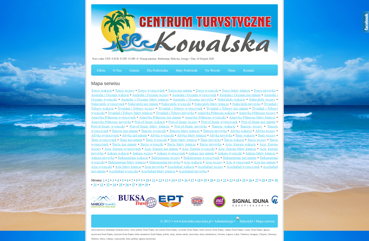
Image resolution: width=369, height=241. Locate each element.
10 (147, 180)
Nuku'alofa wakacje (231, 99)
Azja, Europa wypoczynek (122, 148)
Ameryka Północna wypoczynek (113, 117)
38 (140, 184)
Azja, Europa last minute (161, 148)
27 (257, 180)
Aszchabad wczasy (210, 166)
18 (199, 180)
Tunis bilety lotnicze (183, 139)
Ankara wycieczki (230, 153)
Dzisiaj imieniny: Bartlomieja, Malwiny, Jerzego (164, 58)
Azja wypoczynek (238, 162)
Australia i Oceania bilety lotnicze (145, 99)
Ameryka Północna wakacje (217, 112)
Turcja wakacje (234, 139)
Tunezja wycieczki (153, 130)
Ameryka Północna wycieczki (205, 117)
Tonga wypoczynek (151, 90)
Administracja (223, 221)
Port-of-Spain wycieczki (108, 126)
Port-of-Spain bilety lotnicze (149, 126)
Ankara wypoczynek (171, 153)
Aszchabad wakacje (180, 166)
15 (179, 180)
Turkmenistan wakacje (133, 157)
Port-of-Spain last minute (258, 121)
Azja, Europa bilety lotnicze (237, 148)
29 (269, 180)
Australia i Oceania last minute (240, 95)
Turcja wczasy (256, 139)
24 (237, 180)
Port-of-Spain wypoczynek (219, 121)
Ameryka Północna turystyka (111, 121)
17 (192, 180)
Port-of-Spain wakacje (150, 121)
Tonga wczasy (125, 90)
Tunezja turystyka (215, 130)
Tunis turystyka (210, 139)
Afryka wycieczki (162, 135)
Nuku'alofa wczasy (262, 99)
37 (133, 184)
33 (108, 184)
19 (205, 180)
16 (186, 180)
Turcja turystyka (210, 144)
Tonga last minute (180, 90)
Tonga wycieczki (207, 90)
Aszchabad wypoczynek (243, 166)
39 (146, 184)
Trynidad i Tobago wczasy (136, 108)
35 (120, 184)
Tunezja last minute (125, 130)
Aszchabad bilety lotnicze (158, 171)
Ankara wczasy (142, 153)
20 (211, 180)
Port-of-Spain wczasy (183, 121)
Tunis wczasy (267, 135)
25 (244, 180)
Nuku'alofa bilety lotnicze (211, 103)
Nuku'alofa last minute (143, 103)
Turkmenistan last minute (239, 157)
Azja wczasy (214, 162)
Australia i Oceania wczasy (150, 95)
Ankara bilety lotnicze (260, 153)
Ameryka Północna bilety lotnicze (252, 117)
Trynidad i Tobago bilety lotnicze (130, 112)
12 (160, 180)
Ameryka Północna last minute (160, 117)
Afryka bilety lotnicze (191, 135)
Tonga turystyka (265, 90)
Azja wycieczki (101, 166)
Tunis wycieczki (156, 139)
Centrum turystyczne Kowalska (184, 30)
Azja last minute (265, 162)
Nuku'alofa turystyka (246, 103)
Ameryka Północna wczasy (257, 112)
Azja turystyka (154, 166)
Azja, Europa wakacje (240, 144)
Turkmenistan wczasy (165, 157)
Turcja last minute (124, 144)
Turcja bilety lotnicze (181, 144)
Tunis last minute (131, 139)
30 (276, 180)
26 (250, 180)
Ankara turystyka (102, 157)
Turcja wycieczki (151, 144)
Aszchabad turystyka (193, 171)
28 (263, 180)
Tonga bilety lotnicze (236, 90)
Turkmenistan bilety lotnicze (127, 162)
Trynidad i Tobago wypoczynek (180, 108)
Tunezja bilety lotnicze (184, 130)
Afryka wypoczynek (105, 135)
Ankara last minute (201, 153)
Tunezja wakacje (223, 126)
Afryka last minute (134, 135)
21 (218, 180)
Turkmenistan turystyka (164, 162)
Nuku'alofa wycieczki (176, 103)
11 (153, 180)
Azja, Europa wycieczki (198, 148)
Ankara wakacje (118, 153)
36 (127, 184)
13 (166, 180)
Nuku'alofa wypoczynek (107, 103)
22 (224, 180)
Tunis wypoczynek (104, 139)
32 (101, 184)
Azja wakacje (193, 162)
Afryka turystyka (220, 135)
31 (95, 184)
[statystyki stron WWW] (244, 221)
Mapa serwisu (265, 221)
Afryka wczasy (265, 130)
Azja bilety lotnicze (128, 166)
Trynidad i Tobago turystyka (175, 112)
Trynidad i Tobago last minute (227, 108)
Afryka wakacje (241, 130)
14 (173, 180)
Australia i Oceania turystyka (193, 99)
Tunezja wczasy (251, 126)
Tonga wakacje (101, 90)
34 (114, 184)
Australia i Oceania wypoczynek (194, 95)
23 (231, 180)
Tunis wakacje (245, 135)
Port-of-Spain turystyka (190, 126)
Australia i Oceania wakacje (110, 95)
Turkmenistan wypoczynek (201, 157)
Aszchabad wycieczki (123, 171)
